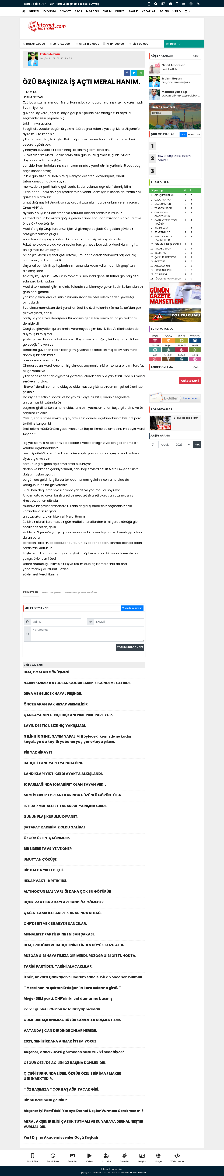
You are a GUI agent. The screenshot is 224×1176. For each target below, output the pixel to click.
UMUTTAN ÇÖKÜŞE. (40, 859)
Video (89, 1161)
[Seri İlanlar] (177, 3)
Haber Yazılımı (138, 1172)
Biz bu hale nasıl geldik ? (45, 1100)
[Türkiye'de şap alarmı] (160, 423)
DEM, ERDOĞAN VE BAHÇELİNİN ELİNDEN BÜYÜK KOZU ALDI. (74, 944)
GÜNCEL (34, 11)
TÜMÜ (195, 56)
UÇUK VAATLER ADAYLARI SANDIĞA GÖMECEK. (64, 902)
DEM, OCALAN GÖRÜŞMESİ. (47, 672)
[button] (187, 11)
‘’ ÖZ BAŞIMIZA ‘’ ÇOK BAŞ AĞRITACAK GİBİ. (61, 1089)
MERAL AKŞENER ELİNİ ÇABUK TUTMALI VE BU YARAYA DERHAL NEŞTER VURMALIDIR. (83, 1124)
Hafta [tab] (191, 134)
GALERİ (164, 11)
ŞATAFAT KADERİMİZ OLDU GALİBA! (54, 827)
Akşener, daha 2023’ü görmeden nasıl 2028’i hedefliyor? (74, 1052)
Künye (158, 1161)
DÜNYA (120, 11)
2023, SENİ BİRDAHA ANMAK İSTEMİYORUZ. (60, 1041)
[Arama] (155, 3)
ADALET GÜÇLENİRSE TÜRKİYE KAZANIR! (171, 158)
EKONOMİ (49, 11)
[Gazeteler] (183, 3)
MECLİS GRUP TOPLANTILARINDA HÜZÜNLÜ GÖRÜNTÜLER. (73, 795)
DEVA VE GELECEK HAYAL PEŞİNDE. (53, 693)
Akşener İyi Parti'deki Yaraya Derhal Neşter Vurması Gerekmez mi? (84, 1110)
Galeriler (72, 1161)
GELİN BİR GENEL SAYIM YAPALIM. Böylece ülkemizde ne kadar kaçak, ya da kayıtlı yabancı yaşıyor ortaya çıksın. (78, 739)
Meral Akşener (51, 592)
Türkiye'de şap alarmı (185, 417)
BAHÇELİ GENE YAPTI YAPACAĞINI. (53, 763)
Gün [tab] (183, 134)
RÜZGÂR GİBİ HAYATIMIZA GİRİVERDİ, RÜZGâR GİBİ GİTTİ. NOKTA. (80, 955)
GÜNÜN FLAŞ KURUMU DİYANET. (51, 816)
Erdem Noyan (172, 78)
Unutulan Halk (169, 69)
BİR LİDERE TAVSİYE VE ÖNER (48, 848)
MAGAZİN (92, 11)
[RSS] (198, 3)
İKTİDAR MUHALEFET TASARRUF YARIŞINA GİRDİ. (65, 805)
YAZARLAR (149, 11)
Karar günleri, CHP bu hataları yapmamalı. (62, 1009)
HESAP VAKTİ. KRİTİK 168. (45, 880)
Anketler (124, 1161)
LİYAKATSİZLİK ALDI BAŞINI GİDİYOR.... (181, 95)
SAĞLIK (133, 11)
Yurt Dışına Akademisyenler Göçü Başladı (61, 1137)
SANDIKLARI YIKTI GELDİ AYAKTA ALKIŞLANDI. (63, 773)
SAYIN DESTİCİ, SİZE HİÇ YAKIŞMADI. (55, 725)
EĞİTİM (107, 11)
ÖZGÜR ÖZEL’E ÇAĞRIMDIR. (47, 837)
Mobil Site (32, 1161)
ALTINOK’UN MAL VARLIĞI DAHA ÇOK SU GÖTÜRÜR (67, 891)
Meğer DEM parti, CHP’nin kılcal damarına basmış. (68, 998)
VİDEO (177, 11)
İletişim (142, 1161)
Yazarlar (106, 1161)
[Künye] (191, 3)
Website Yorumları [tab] (132, 608)
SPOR (78, 11)
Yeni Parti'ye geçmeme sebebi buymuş (74, 4)
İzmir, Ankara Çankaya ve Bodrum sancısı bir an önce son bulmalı (83, 977)
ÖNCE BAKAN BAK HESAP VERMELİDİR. (56, 704)
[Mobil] (149, 3)
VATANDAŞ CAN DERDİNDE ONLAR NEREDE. (60, 1030)
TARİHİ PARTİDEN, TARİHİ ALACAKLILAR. (58, 966)
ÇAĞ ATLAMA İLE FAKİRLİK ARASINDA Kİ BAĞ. (63, 912)
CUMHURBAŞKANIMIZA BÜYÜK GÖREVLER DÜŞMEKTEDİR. (72, 1019)
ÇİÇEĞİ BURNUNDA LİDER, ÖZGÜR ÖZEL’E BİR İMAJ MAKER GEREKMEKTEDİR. (72, 1076)
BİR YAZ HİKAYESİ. (39, 752)
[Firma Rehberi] (170, 3)
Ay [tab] (198, 134)
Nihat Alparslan (173, 65)
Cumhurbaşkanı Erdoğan (80, 592)
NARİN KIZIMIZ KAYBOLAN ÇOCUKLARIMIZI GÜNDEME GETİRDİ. (77, 682)
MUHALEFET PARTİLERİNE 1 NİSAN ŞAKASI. (59, 934)
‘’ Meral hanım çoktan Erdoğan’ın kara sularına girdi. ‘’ (72, 987)
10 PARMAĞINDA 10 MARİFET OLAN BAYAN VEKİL (65, 784)
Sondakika (53, 1161)
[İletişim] (163, 3)
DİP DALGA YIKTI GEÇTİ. (44, 870)
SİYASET (65, 11)
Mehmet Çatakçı (174, 92)
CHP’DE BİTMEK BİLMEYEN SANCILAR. (55, 923)
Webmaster (177, 1161)
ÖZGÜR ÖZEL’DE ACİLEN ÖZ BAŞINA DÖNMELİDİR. (65, 1062)
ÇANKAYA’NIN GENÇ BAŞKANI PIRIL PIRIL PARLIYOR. (68, 714)
